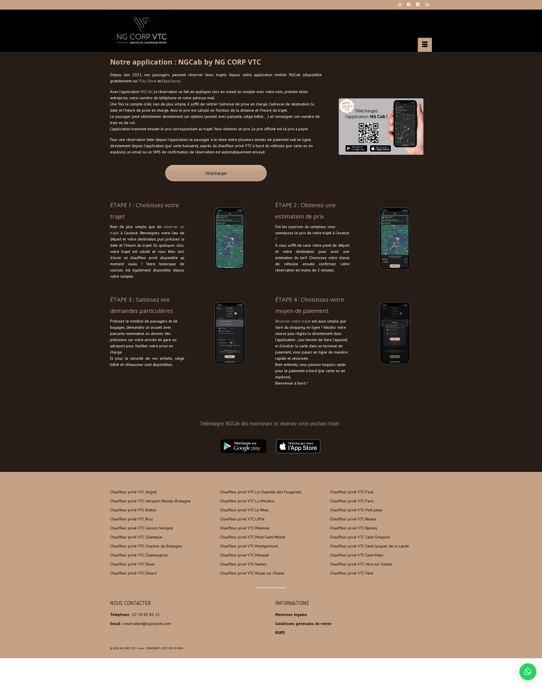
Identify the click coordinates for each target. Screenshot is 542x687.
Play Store (147, 80)
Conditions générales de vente (303, 623)
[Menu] (425, 45)
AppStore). (172, 80)
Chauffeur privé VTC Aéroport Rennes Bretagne (150, 500)
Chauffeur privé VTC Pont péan (356, 510)
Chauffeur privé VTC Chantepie (136, 537)
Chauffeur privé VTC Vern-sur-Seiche (361, 564)
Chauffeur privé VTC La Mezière (247, 500)
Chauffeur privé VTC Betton (133, 510)
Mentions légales (291, 614)
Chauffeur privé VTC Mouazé (244, 555)
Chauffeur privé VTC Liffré (242, 519)
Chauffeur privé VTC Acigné (133, 491)
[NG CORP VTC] (161, 31)
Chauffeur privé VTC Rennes (353, 528)
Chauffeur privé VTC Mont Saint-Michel (252, 537)
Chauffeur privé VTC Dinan (132, 564)
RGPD (280, 632)
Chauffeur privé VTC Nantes (243, 564)
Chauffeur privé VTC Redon (353, 519)
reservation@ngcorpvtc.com (147, 623)
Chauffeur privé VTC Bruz (131, 519)
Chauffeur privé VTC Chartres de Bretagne (146, 546)
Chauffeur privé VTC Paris (351, 500)
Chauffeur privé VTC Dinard (133, 573)
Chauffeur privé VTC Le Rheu (244, 510)
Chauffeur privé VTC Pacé (351, 491)
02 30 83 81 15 (145, 614)
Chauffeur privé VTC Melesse (245, 528)
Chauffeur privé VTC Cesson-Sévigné (141, 528)
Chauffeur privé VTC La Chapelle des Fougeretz (260, 491)
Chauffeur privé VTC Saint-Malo (356, 555)
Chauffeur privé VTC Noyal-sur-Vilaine (252, 573)
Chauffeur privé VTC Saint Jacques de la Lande (369, 546)
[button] (527, 671)
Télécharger (216, 173)
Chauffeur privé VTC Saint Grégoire (360, 537)
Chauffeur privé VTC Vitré (351, 573)
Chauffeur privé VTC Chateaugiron (139, 555)
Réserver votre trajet (293, 321)
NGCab (146, 91)
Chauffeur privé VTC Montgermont (249, 546)
